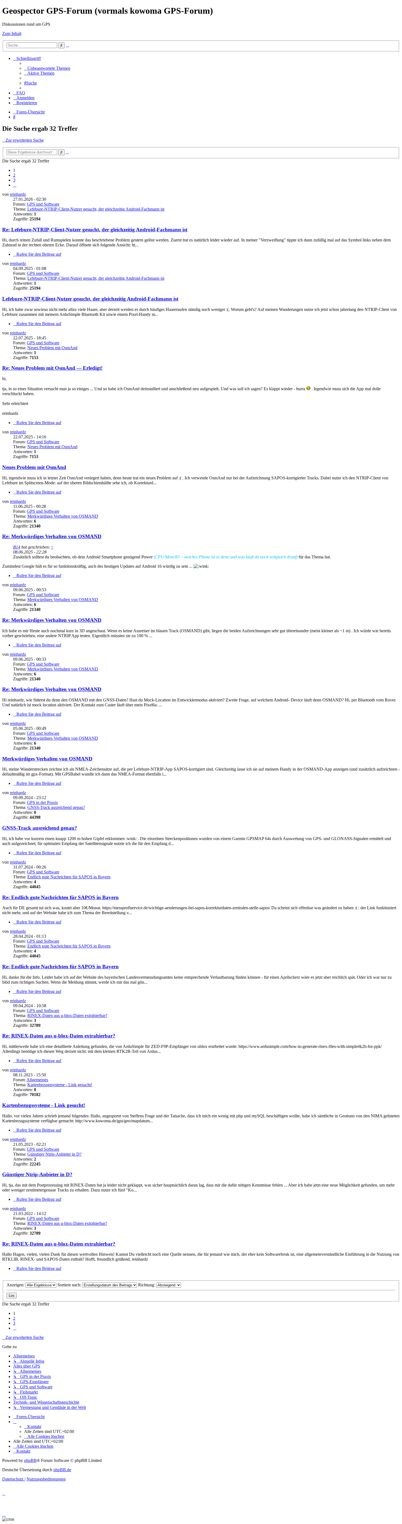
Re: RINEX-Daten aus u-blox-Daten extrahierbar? (58, 1036)
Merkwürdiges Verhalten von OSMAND (62, 516)
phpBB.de (62, 1469)
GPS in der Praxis (42, 802)
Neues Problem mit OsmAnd (52, 347)
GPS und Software (43, 204)
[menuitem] (47, 68)
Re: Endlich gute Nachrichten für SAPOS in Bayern (60, 897)
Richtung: (147, 1285)
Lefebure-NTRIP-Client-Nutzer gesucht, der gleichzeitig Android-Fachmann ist (95, 209)
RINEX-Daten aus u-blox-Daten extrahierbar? (67, 1015)
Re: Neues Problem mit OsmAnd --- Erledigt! (52, 368)
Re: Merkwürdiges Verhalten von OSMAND (51, 536)
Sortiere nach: (69, 1285)
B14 (16, 547)
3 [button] (14, 180)
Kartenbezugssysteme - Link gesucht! (59, 1084)
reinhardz (18, 194)
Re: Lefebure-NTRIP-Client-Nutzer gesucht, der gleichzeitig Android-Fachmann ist (94, 229)
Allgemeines (37, 1079)
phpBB (30, 1460)
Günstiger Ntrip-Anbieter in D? (54, 1154)
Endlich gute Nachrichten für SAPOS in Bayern (68, 877)
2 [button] (14, 175)
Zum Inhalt (11, 33)
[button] (14, 185)
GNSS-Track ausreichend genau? (56, 807)
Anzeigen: (16, 1285)
